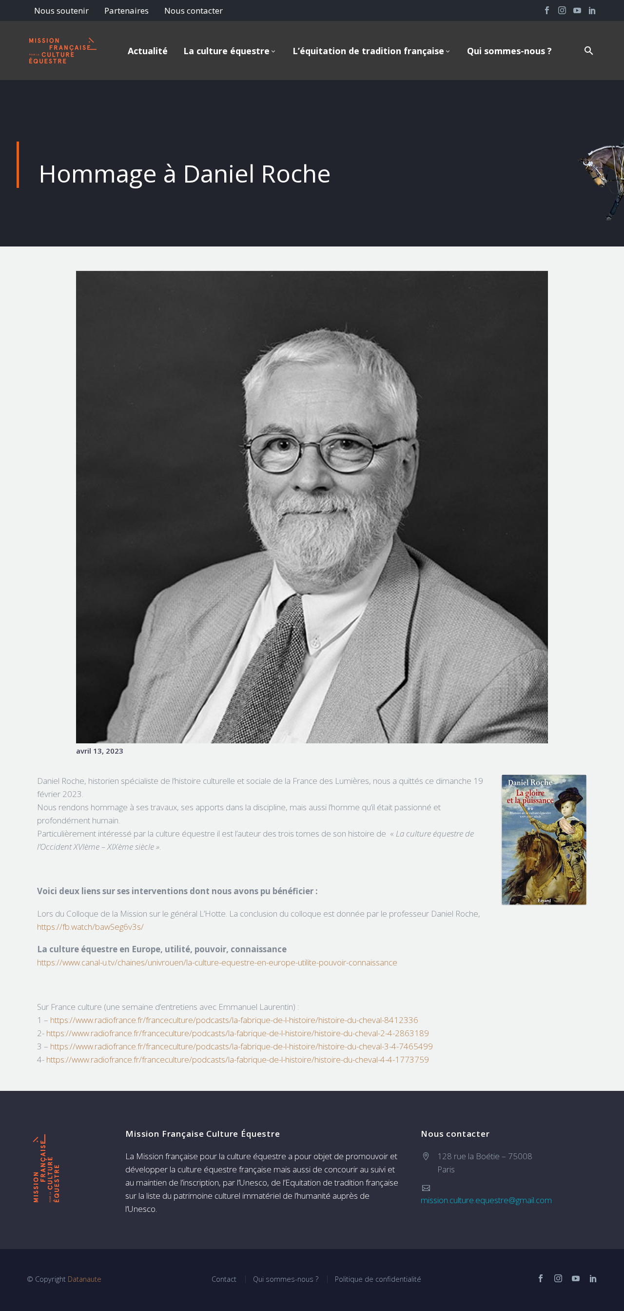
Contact (224, 1279)
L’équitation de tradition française (368, 51)
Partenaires (126, 10)
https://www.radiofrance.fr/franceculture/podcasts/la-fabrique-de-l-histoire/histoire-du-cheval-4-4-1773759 (237, 1059)
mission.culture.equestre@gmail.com (486, 1200)
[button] (589, 50)
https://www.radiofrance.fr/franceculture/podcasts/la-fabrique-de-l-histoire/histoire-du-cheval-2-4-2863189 (237, 1033)
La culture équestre (226, 51)
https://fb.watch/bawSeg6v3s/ (90, 926)
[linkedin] (593, 1278)
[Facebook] (547, 10)
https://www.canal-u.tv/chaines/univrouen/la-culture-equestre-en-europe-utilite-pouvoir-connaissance (217, 962)
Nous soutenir (61, 10)
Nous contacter (193, 10)
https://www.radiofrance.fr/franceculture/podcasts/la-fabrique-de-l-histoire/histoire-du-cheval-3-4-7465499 (241, 1046)
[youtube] (576, 1278)
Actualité (148, 51)
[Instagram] (562, 10)
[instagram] (558, 1278)
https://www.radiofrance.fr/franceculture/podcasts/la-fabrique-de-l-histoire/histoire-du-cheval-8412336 (234, 1019)
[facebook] (541, 1278)
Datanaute (84, 1279)
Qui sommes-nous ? (509, 51)
